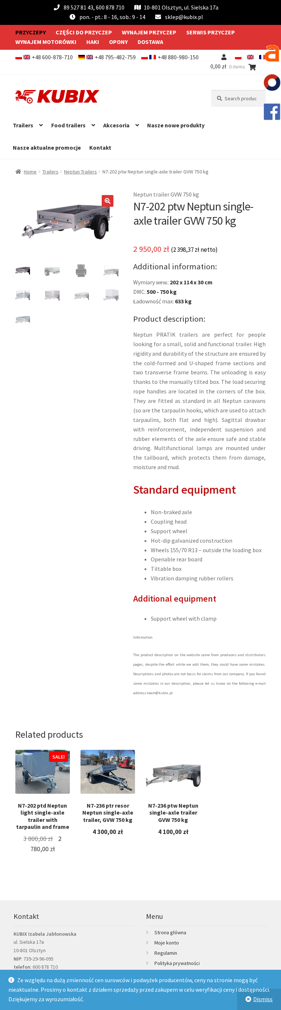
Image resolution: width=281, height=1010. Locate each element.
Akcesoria (116, 125)
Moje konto (166, 942)
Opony (118, 41)
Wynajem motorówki (45, 41)
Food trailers (68, 125)
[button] (107, 201)
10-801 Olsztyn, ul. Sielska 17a (181, 7)
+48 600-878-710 (52, 57)
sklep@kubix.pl (184, 16)
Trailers (23, 125)
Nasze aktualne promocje (47, 147)
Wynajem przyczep (149, 32)
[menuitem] (238, 57)
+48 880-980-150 (178, 57)
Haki (92, 41)
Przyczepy (30, 32)
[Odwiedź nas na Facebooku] (272, 111)
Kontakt (100, 147)
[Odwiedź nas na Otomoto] (272, 82)
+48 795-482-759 (115, 57)
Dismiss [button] (263, 999)
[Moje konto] (225, 57)
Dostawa (150, 41)
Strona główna (170, 932)
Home (30, 171)
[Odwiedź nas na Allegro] (272, 53)
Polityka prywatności (177, 963)
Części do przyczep (84, 32)
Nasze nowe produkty (176, 125)
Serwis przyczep (210, 32)
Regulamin (165, 953)
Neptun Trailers (80, 171)
